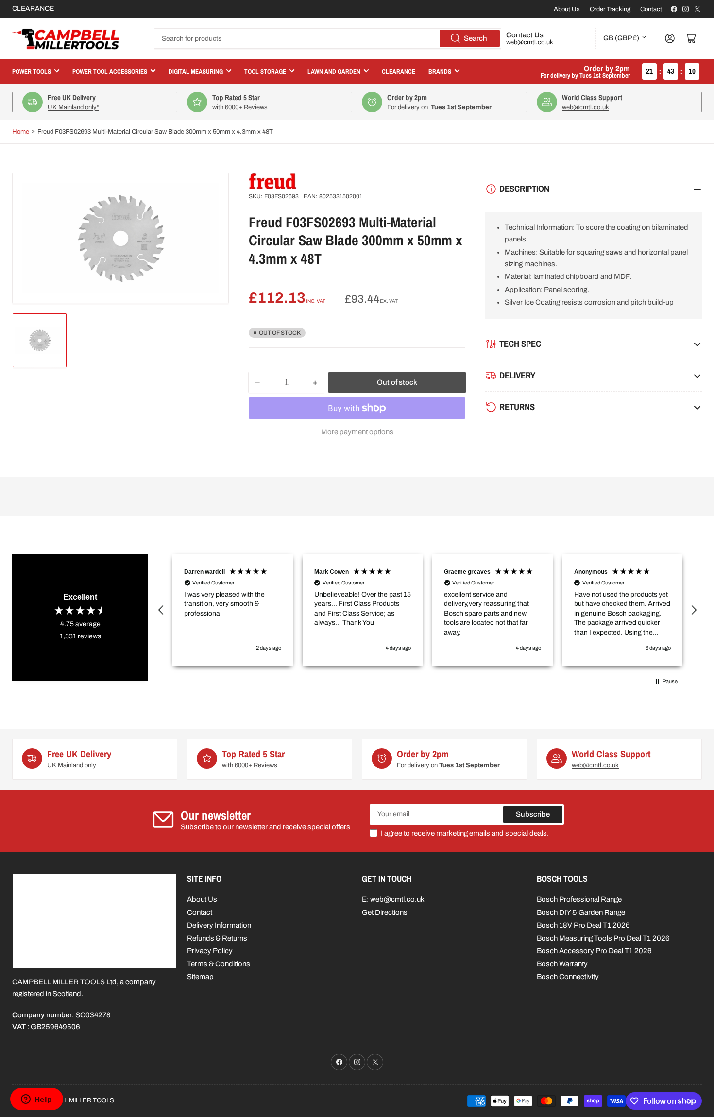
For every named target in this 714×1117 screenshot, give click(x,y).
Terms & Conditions (218, 964)
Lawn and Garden (333, 72)
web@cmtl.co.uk (529, 42)
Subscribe (533, 814)
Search (475, 38)
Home (20, 131)
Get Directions (385, 912)
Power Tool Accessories (109, 72)
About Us (567, 9)
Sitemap (200, 976)
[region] (427, 610)
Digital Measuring (196, 72)
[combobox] (327, 38)
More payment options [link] (357, 432)
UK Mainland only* (73, 107)
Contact (651, 9)
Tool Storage (265, 72)
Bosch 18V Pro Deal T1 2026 (583, 925)
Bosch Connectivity (568, 976)
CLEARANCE (33, 8)
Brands (439, 72)
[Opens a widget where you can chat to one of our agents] (36, 1100)
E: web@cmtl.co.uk (393, 899)
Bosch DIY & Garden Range (581, 912)
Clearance (398, 72)
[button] (161, 610)
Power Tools (31, 72)
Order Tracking (610, 9)
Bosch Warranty (562, 964)
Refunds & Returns (217, 938)
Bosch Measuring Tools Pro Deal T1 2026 (603, 938)
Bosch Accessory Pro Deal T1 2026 (594, 951)
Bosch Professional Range (579, 899)
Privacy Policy (210, 951)
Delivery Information (219, 925)
